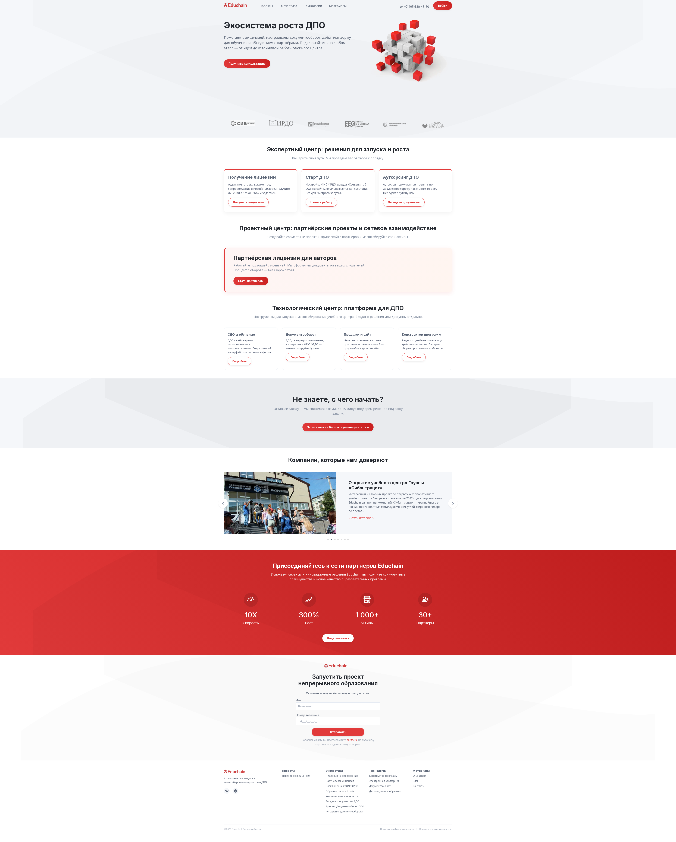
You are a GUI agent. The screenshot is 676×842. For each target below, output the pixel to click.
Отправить (338, 732)
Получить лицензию (248, 202)
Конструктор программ (383, 775)
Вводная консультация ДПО (342, 801)
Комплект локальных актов (342, 796)
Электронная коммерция (384, 781)
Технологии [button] (313, 6)
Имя (299, 700)
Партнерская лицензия (296, 775)
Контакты (418, 786)
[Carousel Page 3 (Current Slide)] (335, 539)
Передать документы (404, 202)
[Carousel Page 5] (341, 539)
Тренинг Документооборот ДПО (345, 806)
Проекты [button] (266, 6)
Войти (442, 6)
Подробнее (239, 361)
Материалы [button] (338, 6)
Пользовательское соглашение (435, 829)
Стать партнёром (251, 281)
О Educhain (420, 775)
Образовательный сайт (340, 791)
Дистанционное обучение (385, 791)
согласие (352, 740)
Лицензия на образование (342, 775)
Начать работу (321, 202)
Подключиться (338, 638)
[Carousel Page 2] (331, 539)
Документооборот (380, 786)
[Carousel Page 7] (348, 539)
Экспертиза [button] (288, 6)
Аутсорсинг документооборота (344, 811)
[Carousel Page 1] (328, 539)
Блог (415, 781)
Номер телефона (307, 715)
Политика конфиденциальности (397, 829)
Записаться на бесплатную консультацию (338, 427)
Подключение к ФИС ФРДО (342, 786)
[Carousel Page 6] (345, 539)
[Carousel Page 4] (338, 539)
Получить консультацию (247, 63)
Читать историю (361, 518)
